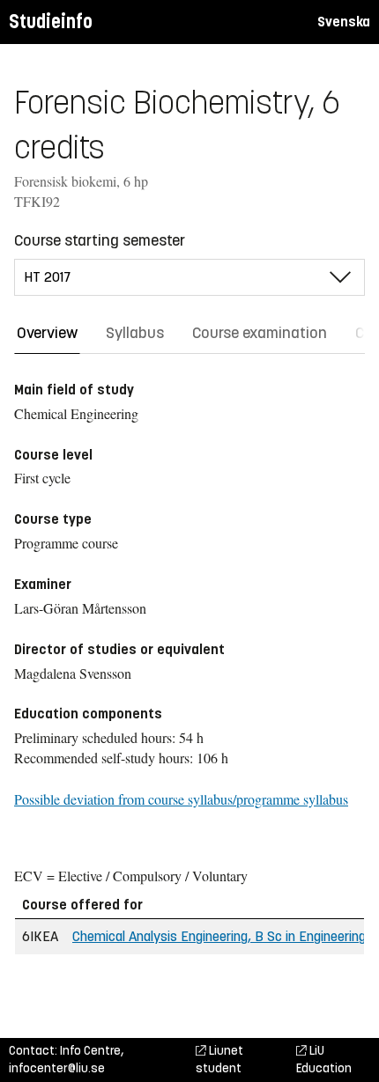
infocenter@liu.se (57, 1068)
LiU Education (324, 1059)
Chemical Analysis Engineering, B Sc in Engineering (219, 936)
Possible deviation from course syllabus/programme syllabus (181, 799)
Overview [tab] (47, 332)
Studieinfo (51, 21)
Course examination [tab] (259, 332)
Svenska (343, 21)
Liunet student (219, 1059)
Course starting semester (99, 240)
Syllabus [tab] (135, 332)
